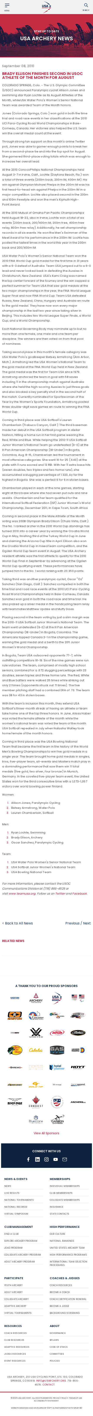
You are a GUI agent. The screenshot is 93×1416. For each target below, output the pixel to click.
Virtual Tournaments (18, 1313)
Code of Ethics (59, 1347)
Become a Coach (60, 1292)
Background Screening (65, 1313)
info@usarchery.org (51, 1380)
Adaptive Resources (16, 1347)
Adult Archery (13, 1292)
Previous (72, 923)
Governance (58, 1333)
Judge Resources (15, 1354)
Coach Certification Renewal (68, 1299)
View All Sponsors (46, 1133)
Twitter (60, 894)
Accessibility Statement (46, 1401)
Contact (48, 1384)
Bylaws (54, 1340)
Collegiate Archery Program (22, 1254)
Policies (55, 1361)
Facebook (79, 894)
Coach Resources (61, 1285)
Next (87, 923)
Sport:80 (78, 1408)
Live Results (12, 1193)
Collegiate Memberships (65, 1200)
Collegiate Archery (16, 1299)
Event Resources (15, 1361)
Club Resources (14, 1340)
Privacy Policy (60, 1398)
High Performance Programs (68, 1254)
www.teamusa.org (22, 894)
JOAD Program (13, 1247)
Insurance (56, 1207)
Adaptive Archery (15, 1306)
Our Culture (57, 1234)
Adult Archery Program (19, 1261)
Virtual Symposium (16, 1213)
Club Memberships (61, 1193)
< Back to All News (17, 923)
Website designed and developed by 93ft (31, 1408)
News (7, 1186)
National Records (15, 1207)
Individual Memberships (65, 1186)
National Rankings (62, 1241)
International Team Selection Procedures (68, 1263)
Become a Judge (59, 1306)
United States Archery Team (67, 1247)
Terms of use (75, 1398)
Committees (57, 1354)
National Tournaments (19, 1200)
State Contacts (59, 1213)
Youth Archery (13, 1285)
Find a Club (11, 1234)
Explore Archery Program (20, 1241)
